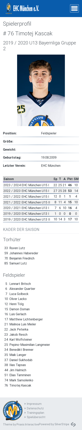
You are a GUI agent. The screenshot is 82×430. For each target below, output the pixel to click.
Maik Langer (15, 355)
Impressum (34, 403)
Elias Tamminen (17, 375)
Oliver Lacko (15, 299)
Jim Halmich (15, 370)
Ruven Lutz (14, 248)
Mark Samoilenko (18, 380)
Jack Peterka (16, 329)
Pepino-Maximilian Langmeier (27, 345)
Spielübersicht (36, 417)
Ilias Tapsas (15, 365)
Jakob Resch (15, 334)
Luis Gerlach (15, 314)
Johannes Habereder (21, 253)
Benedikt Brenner (18, 350)
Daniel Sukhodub (18, 360)
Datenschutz (35, 408)
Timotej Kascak (17, 385)
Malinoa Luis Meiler (20, 324)
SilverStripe (62, 424)
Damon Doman (17, 309)
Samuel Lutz (15, 263)
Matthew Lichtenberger (23, 319)
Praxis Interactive (28, 424)
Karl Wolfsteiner (18, 339)
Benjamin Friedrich (19, 258)
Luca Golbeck (16, 294)
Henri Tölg (14, 304)
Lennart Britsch (18, 284)
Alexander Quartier (20, 289)
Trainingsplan (35, 412)
